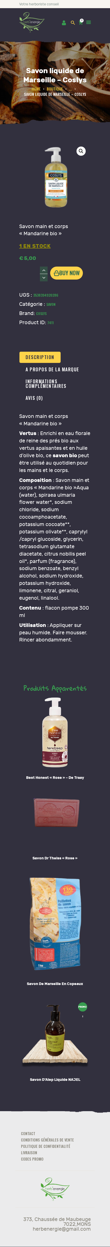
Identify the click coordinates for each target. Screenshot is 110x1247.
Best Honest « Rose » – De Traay (55, 778)
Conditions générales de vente (47, 1140)
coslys (41, 313)
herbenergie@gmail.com (62, 1229)
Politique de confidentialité (45, 1146)
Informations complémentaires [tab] (46, 383)
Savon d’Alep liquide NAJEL (55, 1080)
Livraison (29, 1152)
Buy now (69, 272)
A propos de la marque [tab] (52, 369)
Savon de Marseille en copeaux (55, 984)
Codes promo (32, 1159)
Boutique (55, 88)
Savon (51, 304)
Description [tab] (40, 357)
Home (36, 88)
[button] (81, 151)
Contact (28, 1133)
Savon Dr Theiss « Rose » (55, 858)
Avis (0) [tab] (34, 398)
